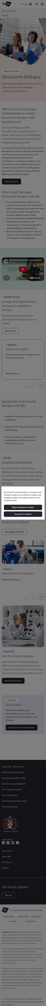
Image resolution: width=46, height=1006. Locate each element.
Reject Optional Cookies (23, 507)
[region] (23, 503)
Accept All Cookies (23, 514)
